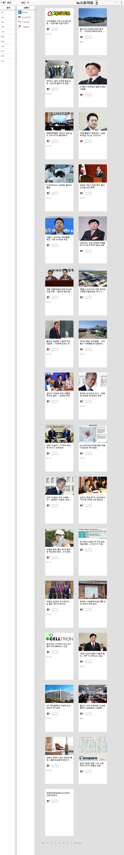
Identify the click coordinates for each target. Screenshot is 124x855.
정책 (2, 27)
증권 (2, 37)
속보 (2, 17)
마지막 (80, 843)
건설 (2, 61)
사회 (2, 32)
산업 (2, 46)
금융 (2, 41)
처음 (43, 843)
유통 (2, 56)
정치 (2, 22)
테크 (2, 51)
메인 (2, 12)
